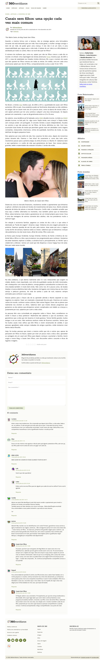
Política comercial (12, 626)
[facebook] (8, 640)
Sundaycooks (95, 657)
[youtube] (12, 640)
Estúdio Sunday (85, 657)
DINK (41, 118)
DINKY (65, 118)
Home (8, 8)
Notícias (39, 652)
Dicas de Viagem (36, 8)
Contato (39, 646)
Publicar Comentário (16, 408)
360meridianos (17, 27)
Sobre (45, 8)
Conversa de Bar (24, 14)
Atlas (27, 8)
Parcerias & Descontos (89, 8)
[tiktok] (24, 640)
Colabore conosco (12, 635)
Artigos (21, 8)
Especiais (14, 8)
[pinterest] (20, 640)
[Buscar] (98, 3)
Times (48, 57)
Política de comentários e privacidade (17, 629)
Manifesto (40, 649)
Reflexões (16, 31)
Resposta (14, 433)
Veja (20, 105)
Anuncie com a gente (13, 632)
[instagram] (16, 640)
